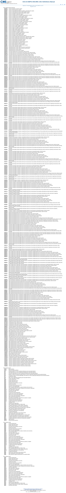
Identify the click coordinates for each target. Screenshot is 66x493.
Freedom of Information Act (33, 489)
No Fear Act (39, 489)
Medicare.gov (37, 488)
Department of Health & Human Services (29, 488)
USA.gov (41, 488)
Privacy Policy (27, 489)
